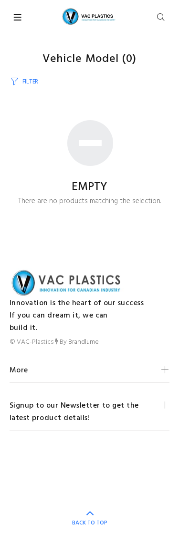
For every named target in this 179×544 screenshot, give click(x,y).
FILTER (30, 82)
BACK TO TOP (89, 523)
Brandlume (83, 342)
